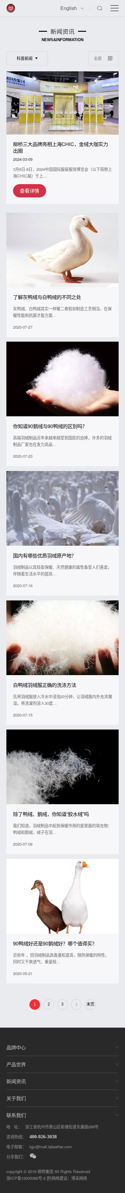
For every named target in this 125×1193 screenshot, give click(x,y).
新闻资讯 (16, 1081)
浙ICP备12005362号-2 (26, 1178)
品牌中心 (16, 1047)
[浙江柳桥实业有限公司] (10, 7)
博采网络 (79, 1178)
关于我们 (16, 1098)
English (68, 7)
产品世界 (16, 1064)
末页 (90, 1004)
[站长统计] (49, 1178)
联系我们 (16, 1115)
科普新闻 (24, 58)
